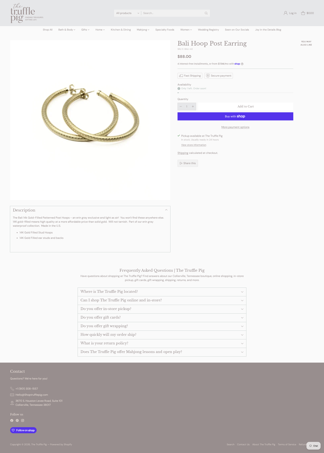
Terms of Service (287, 444)
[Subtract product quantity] (181, 106)
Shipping (183, 153)
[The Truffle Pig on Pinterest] (17, 421)
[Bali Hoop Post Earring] (90, 120)
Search (230, 444)
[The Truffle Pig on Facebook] (12, 421)
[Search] (206, 13)
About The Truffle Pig (263, 444)
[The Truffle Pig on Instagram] (23, 421)
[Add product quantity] (193, 106)
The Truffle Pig (39, 444)
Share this (189, 163)
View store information (193, 144)
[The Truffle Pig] (27, 13)
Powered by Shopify (61, 444)
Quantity (183, 99)
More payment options (235, 127)
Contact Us (243, 444)
